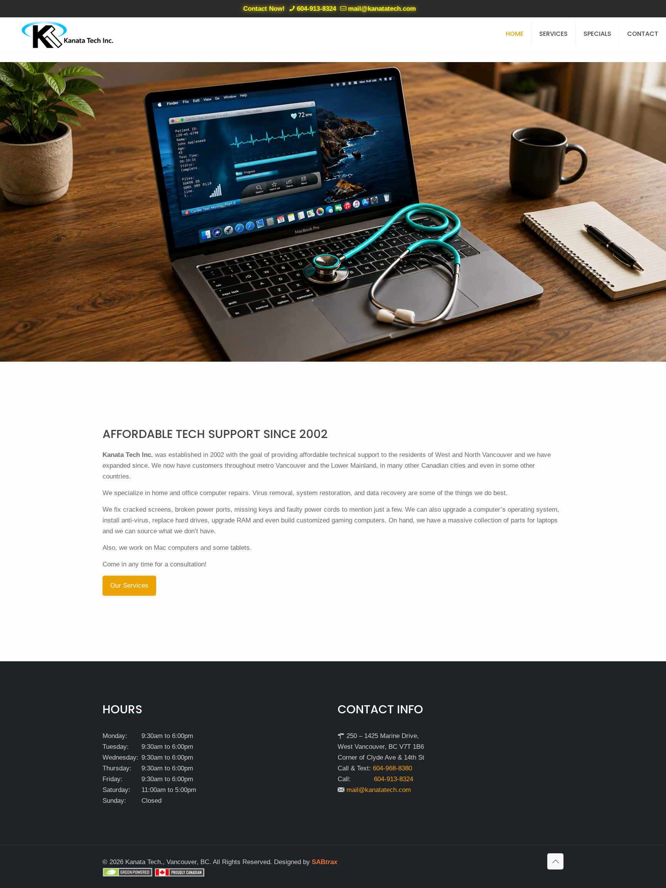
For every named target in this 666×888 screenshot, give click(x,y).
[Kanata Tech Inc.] (68, 33)
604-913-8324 (316, 8)
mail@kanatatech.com (382, 8)
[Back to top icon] (555, 861)
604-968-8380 (392, 768)
